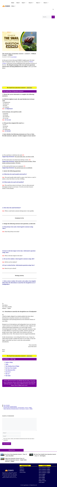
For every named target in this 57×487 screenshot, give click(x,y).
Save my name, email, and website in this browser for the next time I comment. (18, 439)
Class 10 (30, 3)
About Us (21, 467)
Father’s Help (9, 362)
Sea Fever (8, 372)
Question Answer (13, 406)
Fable (6, 364)
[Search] (53, 17)
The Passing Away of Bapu (12, 366)
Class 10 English (7, 405)
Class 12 (45, 3)
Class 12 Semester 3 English (44, 469)
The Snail (7, 376)
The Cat (7, 374)
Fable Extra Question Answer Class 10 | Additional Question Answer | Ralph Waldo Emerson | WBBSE (16, 460)
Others (13, 6)
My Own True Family (11, 368)
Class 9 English (42, 476)
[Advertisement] (19, 21)
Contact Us (22, 469)
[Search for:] (47, 17)
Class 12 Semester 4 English (44, 468)
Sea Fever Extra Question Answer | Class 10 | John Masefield (16, 455)
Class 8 (18, 3)
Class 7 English (42, 479)
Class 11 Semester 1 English (44, 472)
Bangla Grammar (42, 480)
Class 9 (23, 3)
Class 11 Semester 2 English (44, 471)
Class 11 (38, 3)
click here (29, 88)
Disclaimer (22, 470)
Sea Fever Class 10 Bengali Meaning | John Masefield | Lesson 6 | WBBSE (18, 407)
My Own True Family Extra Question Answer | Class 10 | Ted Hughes (45, 455)
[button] (53, 9)
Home (12, 3)
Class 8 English (42, 477)
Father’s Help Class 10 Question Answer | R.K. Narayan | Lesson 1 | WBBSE (18, 409)
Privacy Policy (23, 472)
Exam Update (41, 482)
